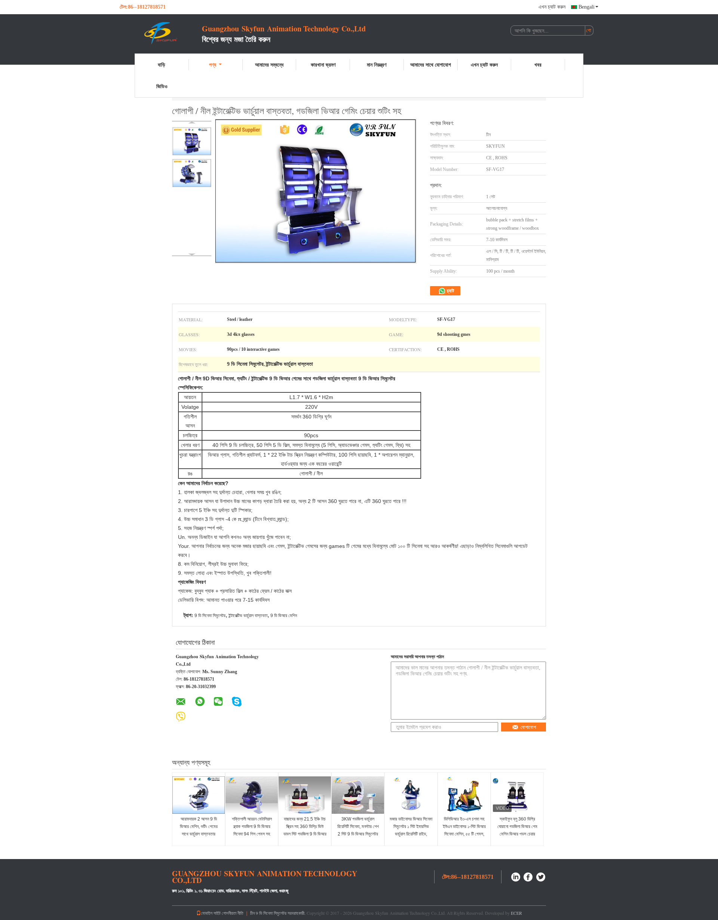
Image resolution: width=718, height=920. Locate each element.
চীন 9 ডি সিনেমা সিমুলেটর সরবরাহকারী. (278, 913)
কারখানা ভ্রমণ (323, 64)
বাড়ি (161, 64)
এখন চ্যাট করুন (551, 7)
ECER (516, 913)
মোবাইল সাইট (211, 913)
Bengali (587, 7)
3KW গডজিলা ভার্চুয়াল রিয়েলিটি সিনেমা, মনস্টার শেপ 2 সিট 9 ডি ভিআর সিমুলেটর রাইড (358, 830)
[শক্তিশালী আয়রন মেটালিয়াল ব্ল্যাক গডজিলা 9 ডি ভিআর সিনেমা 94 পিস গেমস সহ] (251, 795)
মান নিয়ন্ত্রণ (376, 64)
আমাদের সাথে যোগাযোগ (430, 64)
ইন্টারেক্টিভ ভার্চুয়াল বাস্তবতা (247, 615)
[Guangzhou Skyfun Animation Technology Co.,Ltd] (161, 33)
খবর (537, 64)
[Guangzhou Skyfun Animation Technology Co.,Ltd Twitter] (541, 876)
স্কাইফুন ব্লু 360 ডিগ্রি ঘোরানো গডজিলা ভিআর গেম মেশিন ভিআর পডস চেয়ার (517, 826)
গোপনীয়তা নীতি (232, 913)
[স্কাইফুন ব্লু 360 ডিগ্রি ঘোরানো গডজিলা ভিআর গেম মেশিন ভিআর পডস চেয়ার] (517, 795)
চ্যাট (450, 291)
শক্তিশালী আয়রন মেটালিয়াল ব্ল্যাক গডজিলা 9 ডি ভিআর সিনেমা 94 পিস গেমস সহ (252, 826)
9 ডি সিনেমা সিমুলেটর (209, 615)
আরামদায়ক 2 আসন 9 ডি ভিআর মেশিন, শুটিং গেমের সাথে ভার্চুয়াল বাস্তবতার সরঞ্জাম (199, 830)
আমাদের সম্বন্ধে (269, 64)
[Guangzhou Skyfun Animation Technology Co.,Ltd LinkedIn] (516, 876)
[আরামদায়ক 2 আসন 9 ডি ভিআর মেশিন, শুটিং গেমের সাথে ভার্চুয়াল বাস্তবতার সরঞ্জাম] (198, 795)
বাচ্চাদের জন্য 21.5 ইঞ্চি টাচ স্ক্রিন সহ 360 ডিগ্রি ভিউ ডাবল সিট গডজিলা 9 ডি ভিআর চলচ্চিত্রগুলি (304, 830)
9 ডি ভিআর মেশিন (283, 615)
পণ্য (212, 64)
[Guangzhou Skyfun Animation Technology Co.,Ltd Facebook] (528, 876)
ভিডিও (162, 86)
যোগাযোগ (528, 727)
